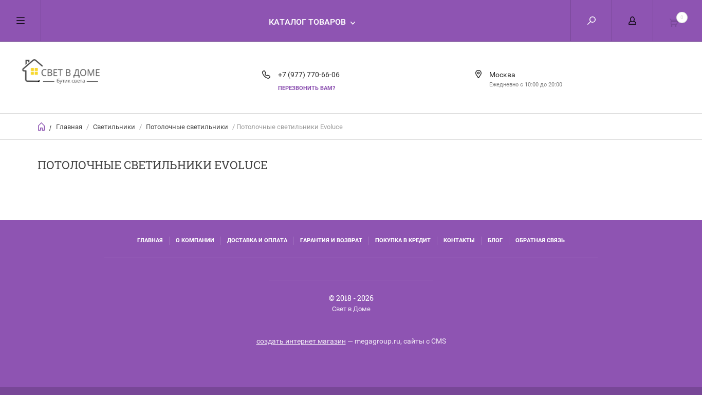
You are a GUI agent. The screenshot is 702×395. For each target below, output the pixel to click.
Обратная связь (540, 240)
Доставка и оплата (257, 240)
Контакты (459, 240)
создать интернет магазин (301, 341)
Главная (69, 127)
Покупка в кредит (403, 240)
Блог (495, 240)
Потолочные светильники (187, 127)
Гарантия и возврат (331, 240)
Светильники (114, 127)
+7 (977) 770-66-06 (309, 74)
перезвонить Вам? (306, 88)
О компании (195, 240)
